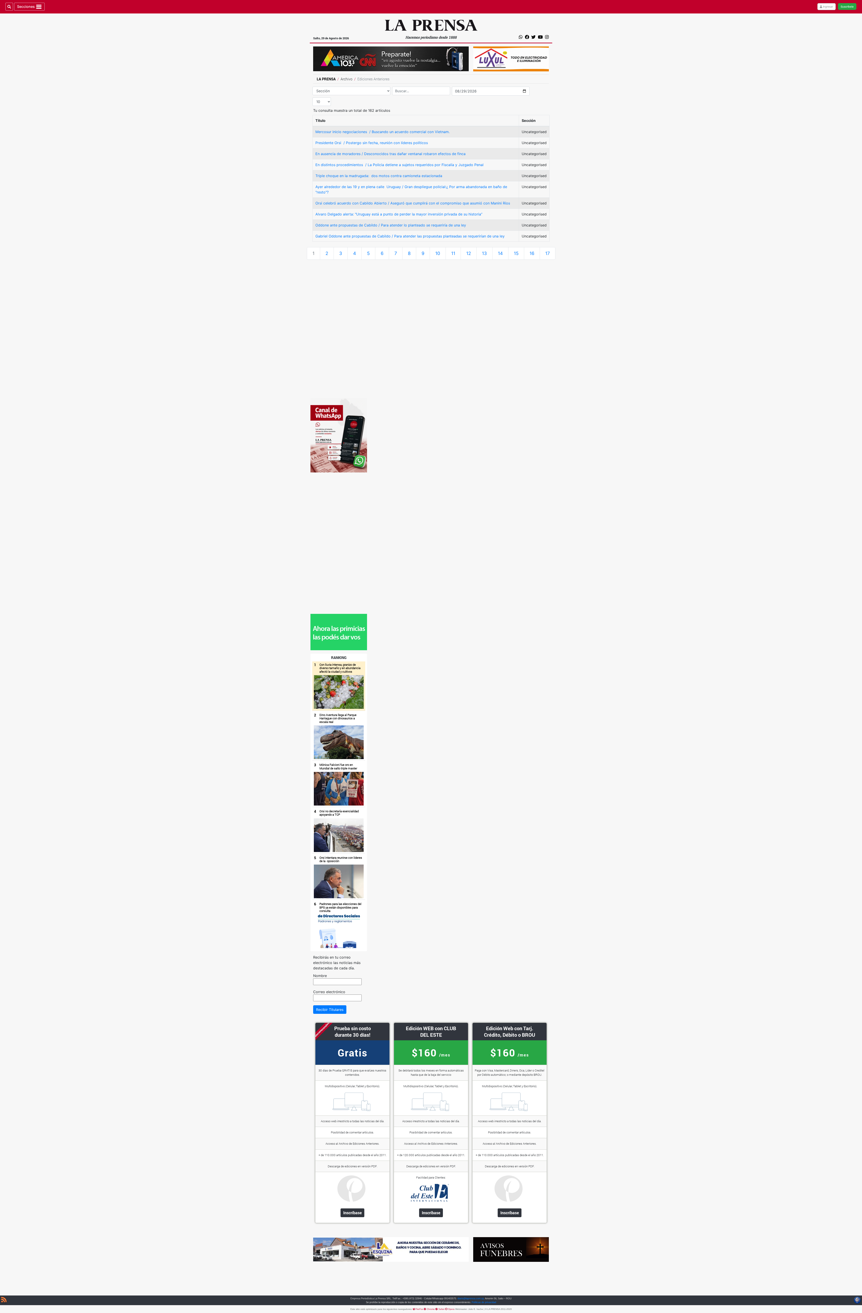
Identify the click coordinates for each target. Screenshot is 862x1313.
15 (516, 253)
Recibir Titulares (329, 1009)
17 (547, 253)
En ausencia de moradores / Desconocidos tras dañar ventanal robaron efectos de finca (390, 154)
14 (500, 253)
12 (468, 253)
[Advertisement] (338, 330)
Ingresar (827, 6)
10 (437, 253)
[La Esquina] (391, 1249)
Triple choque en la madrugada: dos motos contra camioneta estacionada (378, 175)
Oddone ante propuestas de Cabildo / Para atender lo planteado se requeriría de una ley (390, 225)
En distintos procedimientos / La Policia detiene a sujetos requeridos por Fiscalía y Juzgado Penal (399, 164)
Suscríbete (847, 6)
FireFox (420, 1309)
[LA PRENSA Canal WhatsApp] (338, 435)
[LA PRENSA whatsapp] (338, 631)
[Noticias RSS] (4, 1300)
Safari (441, 1309)
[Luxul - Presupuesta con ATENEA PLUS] (511, 58)
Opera (451, 1309)
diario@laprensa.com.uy (470, 1298)
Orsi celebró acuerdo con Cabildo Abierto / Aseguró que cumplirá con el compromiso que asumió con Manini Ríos (412, 203)
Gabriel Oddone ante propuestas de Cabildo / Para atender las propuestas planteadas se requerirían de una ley (410, 236)
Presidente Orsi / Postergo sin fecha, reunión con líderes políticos (372, 143)
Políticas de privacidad (484, 1302)
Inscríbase (352, 1212)
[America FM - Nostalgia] (391, 58)
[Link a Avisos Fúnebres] (511, 1249)
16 (532, 253)
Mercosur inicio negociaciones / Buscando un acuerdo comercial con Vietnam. (383, 132)
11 (453, 253)
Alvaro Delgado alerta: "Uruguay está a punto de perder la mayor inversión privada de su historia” (398, 214)
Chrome (431, 1309)
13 (484, 253)
